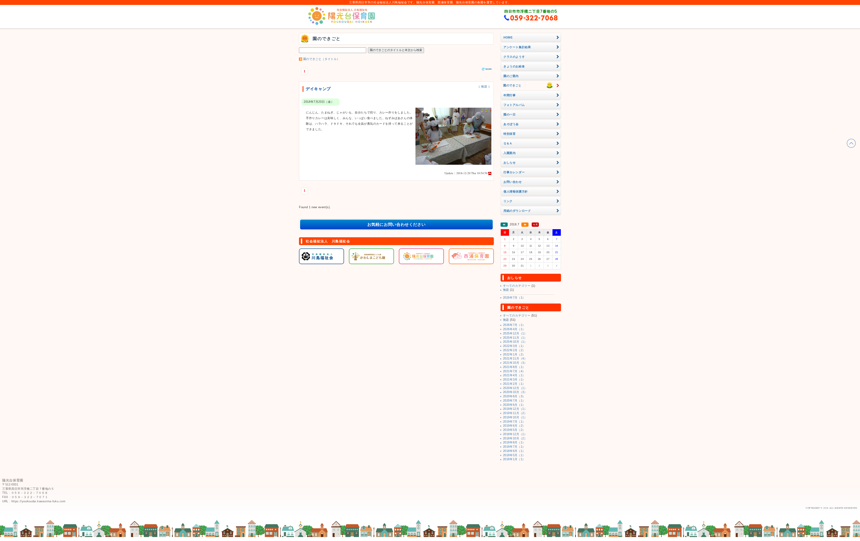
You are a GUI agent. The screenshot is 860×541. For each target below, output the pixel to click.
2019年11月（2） (515, 413)
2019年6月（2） (514, 425)
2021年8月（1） (514, 367)
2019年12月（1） (515, 409)
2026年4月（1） (514, 329)
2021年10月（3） (515, 362)
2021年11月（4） (515, 358)
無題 (484, 86)
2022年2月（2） (514, 350)
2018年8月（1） (514, 442)
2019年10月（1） (515, 417)
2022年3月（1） (514, 346)
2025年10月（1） (515, 341)
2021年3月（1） (514, 379)
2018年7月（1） (514, 446)
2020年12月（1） (515, 388)
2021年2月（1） (514, 383)
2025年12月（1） (515, 333)
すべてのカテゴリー (517, 285)
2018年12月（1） (515, 434)
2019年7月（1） (514, 421)
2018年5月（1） (514, 455)
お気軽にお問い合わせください (396, 224)
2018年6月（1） (514, 451)
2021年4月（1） (514, 375)
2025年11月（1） (515, 337)
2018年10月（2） (515, 438)
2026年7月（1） (514, 297)
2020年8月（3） (514, 396)
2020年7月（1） (514, 400)
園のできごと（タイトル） (321, 59)
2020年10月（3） (515, 392)
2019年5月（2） (514, 430)
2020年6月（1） (514, 404)
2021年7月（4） (514, 371)
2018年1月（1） (514, 459)
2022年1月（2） (514, 354)
